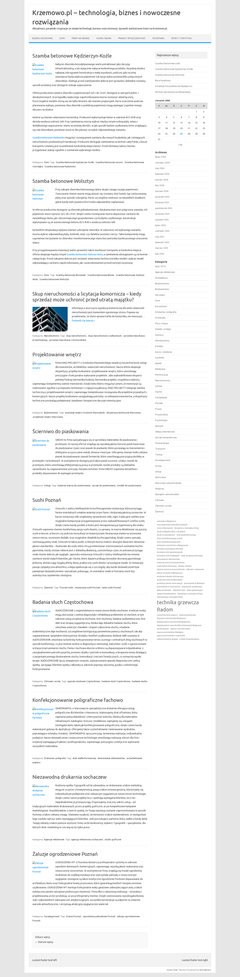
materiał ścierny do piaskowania (73, 485)
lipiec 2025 (160, 225)
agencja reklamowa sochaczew (87, 839)
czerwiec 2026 (162, 162)
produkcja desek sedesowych (170, 583)
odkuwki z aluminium (195, 569)
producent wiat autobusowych (169, 580)
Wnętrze (159, 488)
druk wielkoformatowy (84, 758)
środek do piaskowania (129, 485)
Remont (159, 426)
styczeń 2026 (161, 191)
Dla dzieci (160, 295)
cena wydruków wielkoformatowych (172, 525)
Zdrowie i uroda (52, 681)
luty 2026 (159, 185)
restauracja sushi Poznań (87, 587)
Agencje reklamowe (54, 839)
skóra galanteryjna (195, 590)
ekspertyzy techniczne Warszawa (124, 412)
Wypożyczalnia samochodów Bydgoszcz (173, 622)
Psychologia (161, 420)
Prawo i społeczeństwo (131, 38)
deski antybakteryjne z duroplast (171, 531)
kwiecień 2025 (162, 242)
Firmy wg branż (80, 38)
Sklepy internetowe (165, 431)
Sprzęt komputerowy (166, 437)
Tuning (158, 454)
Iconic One (172, 970)
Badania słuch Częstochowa (63, 602)
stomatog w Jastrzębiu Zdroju (190, 594)
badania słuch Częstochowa (116, 681)
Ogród (158, 391)
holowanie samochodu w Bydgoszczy (172, 545)
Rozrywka (158, 38)
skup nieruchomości (76, 335)
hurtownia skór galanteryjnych (170, 552)
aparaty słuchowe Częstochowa (83, 681)
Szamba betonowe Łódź (167, 63)
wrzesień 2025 (162, 214)
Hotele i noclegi (163, 329)
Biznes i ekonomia (42, 38)
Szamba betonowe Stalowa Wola (85, 254)
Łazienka (159, 357)
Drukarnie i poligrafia (55, 758)
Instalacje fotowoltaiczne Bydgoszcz (173, 86)
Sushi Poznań (47, 500)
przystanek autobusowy (192, 587)
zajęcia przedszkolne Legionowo (171, 635)
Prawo (158, 409)
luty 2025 (159, 253)
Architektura (161, 278)
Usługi (47, 485)
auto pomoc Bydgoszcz (166, 521)
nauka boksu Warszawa (167, 566)
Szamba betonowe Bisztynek (71, 275)
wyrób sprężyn (163, 629)
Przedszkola (161, 414)
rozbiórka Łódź (179, 590)
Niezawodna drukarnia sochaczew (70, 777)
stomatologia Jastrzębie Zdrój (170, 597)
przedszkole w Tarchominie (168, 587)
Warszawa (160, 477)
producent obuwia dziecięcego (170, 576)
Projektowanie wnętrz (57, 354)
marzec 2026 (161, 179)
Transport (160, 448)
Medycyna (160, 369)
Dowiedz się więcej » (83, 320)
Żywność (48, 587)
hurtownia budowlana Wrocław (170, 549)
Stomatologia (162, 443)
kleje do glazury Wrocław (192, 556)
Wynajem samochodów (167, 494)
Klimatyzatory (162, 340)
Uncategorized (51, 916)
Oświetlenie (161, 397)
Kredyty (159, 346)
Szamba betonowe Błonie (100, 275)
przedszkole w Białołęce (194, 583)
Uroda (158, 466)
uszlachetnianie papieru (167, 615)
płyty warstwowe (164, 590)
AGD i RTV (160, 266)
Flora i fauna (103, 38)
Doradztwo (161, 306)
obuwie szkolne (185, 566)
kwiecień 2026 (162, 174)
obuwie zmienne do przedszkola (171, 569)
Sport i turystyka (181, 38)
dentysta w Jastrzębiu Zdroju (186, 528)
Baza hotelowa (162, 80)
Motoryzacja (161, 374)
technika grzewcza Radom (178, 605)
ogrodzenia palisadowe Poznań (99, 916)
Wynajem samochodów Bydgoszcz (171, 618)
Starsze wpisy (44, 942)
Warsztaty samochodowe (168, 483)
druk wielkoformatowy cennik (169, 538)
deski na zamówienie (166, 535)
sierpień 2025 (162, 219)
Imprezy (159, 335)
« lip (180, 144)
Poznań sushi (66, 587)
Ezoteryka (160, 317)
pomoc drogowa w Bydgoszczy (170, 573)
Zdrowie (159, 500)
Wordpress (205, 970)
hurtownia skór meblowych (168, 556)
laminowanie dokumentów (111, 758)
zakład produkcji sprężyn (167, 639)
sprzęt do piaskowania (103, 485)
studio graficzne (113, 839)
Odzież (158, 386)
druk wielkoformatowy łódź (168, 542)
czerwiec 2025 (162, 231)
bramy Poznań (73, 916)
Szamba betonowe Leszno (109, 162)
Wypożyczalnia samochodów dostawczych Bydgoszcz (179, 625)
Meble (158, 363)
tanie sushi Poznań (111, 587)
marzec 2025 (161, 248)
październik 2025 (163, 208)
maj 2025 (159, 236)
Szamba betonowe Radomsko (49, 137)
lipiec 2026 (160, 157)
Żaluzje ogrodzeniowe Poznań (65, 854)
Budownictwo (51, 412)
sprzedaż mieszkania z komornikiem (67, 340)
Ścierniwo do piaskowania (61, 431)
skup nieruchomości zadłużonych (105, 335)
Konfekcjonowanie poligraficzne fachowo (78, 700)
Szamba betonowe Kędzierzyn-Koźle (72, 55)
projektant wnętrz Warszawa (48, 417)
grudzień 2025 (162, 196)
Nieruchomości (51, 335)
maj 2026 (159, 168)
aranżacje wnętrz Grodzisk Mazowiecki (85, 412)
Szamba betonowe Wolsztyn (63, 181)
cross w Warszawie (165, 528)
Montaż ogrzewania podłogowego (172, 92)
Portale (159, 403)
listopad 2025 (162, 202)
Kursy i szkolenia (163, 352)
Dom (62, 38)
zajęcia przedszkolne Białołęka (170, 632)
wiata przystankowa (187, 615)
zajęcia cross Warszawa (180, 629)
